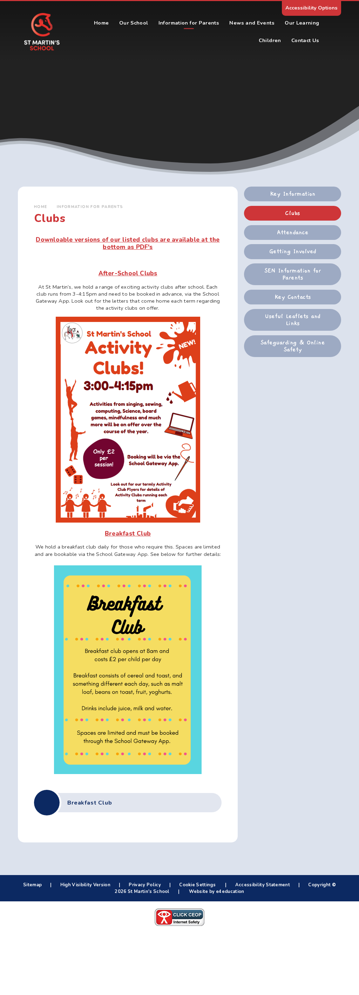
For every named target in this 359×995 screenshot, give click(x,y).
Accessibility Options (311, 7)
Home (40, 206)
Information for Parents (90, 206)
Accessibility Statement (262, 885)
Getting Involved (292, 251)
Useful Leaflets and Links (292, 320)
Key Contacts (293, 297)
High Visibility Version (85, 885)
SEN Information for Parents (292, 274)
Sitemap (32, 885)
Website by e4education (216, 891)
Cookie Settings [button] (197, 885)
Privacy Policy (145, 885)
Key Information (292, 193)
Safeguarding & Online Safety (292, 346)
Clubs (292, 213)
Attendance (292, 232)
